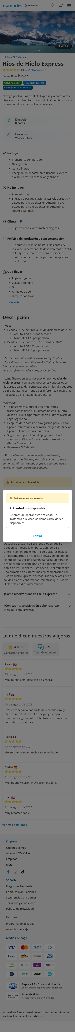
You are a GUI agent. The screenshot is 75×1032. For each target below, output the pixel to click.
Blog (9, 864)
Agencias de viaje (17, 929)
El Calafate (19, 57)
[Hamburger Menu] (69, 5)
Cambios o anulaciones (21, 892)
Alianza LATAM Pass (19, 853)
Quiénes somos (16, 848)
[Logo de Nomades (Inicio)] (13, 5)
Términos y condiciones (21, 903)
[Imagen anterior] (6, 32)
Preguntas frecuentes (20, 886)
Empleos (11, 859)
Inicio (6, 57)
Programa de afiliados (20, 923)
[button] (61, 5)
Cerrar (37, 536)
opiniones (37, 70)
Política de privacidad (20, 908)
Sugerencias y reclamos (21, 897)
